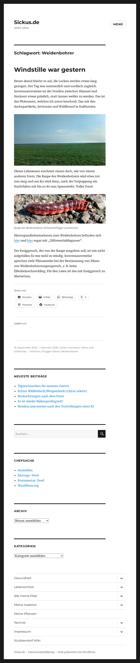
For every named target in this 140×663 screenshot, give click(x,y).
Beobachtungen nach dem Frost (41, 396)
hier (17, 240)
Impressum (22, 631)
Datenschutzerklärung (41, 652)
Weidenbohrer (69, 351)
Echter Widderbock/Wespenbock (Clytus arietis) (52, 391)
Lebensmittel (24, 587)
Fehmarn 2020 (49, 347)
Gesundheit (22, 578)
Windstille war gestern (49, 69)
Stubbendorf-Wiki (27, 640)
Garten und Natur (69, 347)
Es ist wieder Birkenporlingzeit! (40, 401)
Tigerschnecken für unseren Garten (43, 386)
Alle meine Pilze (25, 596)
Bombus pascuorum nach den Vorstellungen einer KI (56, 406)
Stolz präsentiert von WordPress (76, 652)
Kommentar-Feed (31, 480)
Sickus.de (26, 22)
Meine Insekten (25, 605)
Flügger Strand (51, 351)
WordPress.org (28, 485)
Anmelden (25, 470)
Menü (118, 24)
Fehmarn (35, 351)
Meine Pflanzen (25, 613)
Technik (20, 622)
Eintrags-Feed (28, 475)
